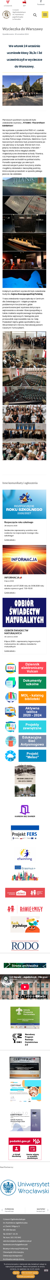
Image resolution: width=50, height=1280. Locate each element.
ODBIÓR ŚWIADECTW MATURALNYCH (16, 632)
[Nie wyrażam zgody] (46, 1270)
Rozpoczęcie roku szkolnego (18, 522)
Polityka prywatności (26, 1276)
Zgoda (16, 1273)
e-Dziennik (8, 6)
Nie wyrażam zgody (30, 1273)
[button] (35, 15)
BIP (24, 6)
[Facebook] (41, 1)
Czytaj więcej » (9, 540)
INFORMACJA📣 (13, 577)
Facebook (41, 4)
